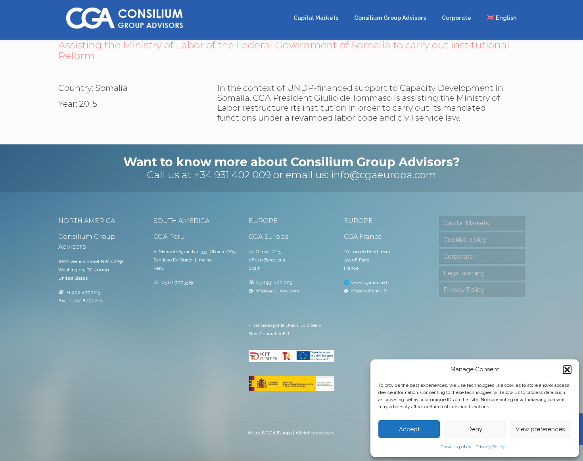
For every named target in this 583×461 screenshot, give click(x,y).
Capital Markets (466, 223)
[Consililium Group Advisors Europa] (124, 18)
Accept (409, 429)
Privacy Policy (490, 446)
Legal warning (464, 273)
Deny (475, 429)
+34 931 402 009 (232, 175)
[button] (567, 370)
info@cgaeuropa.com (383, 175)
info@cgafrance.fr (368, 291)
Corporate (458, 256)
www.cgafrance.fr (370, 282)
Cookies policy (456, 446)
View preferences (540, 429)
